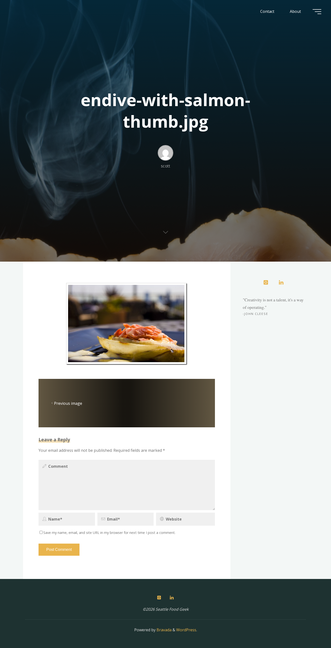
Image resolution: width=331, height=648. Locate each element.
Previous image (68, 403)
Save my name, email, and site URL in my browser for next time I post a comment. (109, 532)
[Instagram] (265, 282)
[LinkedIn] (281, 282)
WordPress (186, 629)
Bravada (164, 629)
